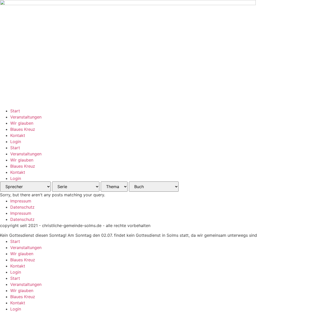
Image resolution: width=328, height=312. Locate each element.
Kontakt (17, 135)
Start (15, 110)
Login (15, 141)
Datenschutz (22, 207)
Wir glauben (21, 123)
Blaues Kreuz (22, 129)
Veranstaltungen (26, 117)
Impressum (20, 200)
